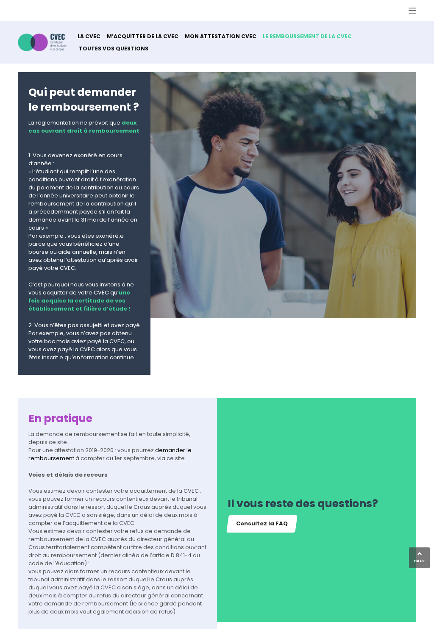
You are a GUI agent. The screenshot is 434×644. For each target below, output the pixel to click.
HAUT (420, 561)
